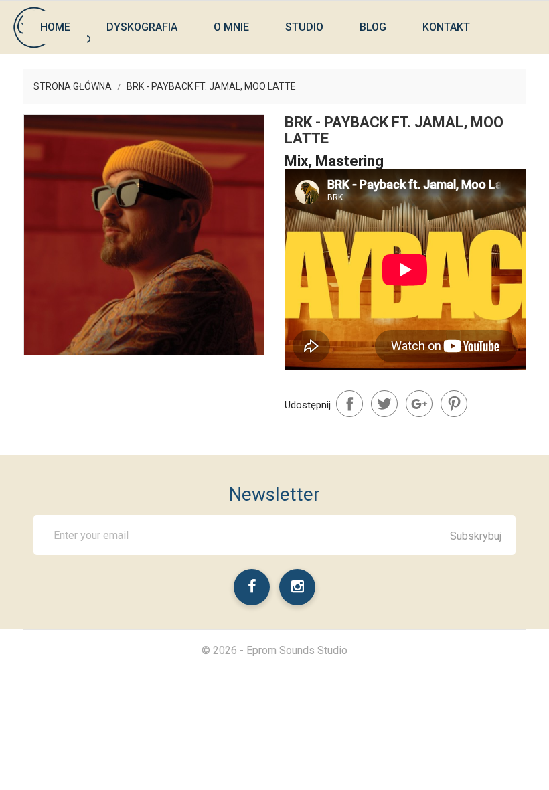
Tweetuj (384, 403)
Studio (304, 27)
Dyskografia (141, 27)
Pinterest (454, 403)
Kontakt (446, 27)
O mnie (231, 27)
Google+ (419, 403)
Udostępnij (349, 403)
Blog (373, 27)
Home (55, 27)
